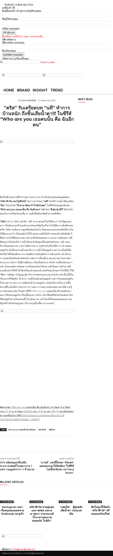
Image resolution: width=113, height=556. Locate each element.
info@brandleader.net (23, 549)
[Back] (40, 4)
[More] (37, 133)
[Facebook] (3, 133)
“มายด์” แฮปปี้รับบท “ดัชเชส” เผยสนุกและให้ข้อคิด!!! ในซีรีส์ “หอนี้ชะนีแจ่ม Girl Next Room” (57, 467)
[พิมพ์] (30, 133)
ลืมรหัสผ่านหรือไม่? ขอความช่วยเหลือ (22, 36)
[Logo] (22, 75)
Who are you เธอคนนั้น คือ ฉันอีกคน (22, 430)
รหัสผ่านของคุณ (11, 28)
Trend (56, 90)
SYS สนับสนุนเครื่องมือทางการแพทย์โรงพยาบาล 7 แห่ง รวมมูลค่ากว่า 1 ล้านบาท (17, 466)
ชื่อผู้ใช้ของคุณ (10, 19)
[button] (107, 77)
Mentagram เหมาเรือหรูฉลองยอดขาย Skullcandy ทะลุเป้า (12, 510)
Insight (40, 90)
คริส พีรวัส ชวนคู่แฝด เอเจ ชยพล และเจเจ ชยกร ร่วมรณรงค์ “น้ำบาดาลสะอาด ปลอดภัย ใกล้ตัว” (42, 513)
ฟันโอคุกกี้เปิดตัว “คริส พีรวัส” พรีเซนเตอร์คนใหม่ (100, 510)
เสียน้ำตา (52, 430)
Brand (23, 90)
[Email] (23, 133)
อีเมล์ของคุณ (9, 50)
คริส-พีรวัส (42, 430)
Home (8, 90)
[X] (10, 133)
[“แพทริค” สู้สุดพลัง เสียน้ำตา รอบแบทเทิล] (71, 495)
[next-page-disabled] (81, 106)
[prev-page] (79, 106)
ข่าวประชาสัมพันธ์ (27, 100)
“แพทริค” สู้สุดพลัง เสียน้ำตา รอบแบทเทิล (71, 510)
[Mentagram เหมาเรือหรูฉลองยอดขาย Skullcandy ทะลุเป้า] (12, 495)
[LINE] (16, 133)
